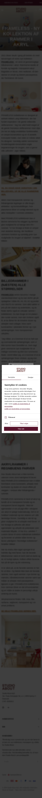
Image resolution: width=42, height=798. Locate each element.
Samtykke (11, 377)
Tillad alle (21, 429)
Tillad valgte (24, 423)
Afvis (6, 423)
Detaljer (30, 377)
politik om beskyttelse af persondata (17, 409)
